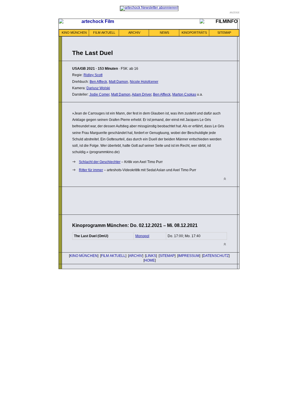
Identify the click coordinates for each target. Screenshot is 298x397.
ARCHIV (134, 32)
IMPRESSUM (188, 256)
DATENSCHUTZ (216, 256)
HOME (149, 260)
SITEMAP (224, 32)
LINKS (151, 256)
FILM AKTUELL (104, 32)
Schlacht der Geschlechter (99, 162)
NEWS (164, 32)
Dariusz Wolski (98, 88)
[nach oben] (225, 179)
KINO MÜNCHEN (74, 32)
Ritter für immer (91, 170)
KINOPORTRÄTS (194, 32)
